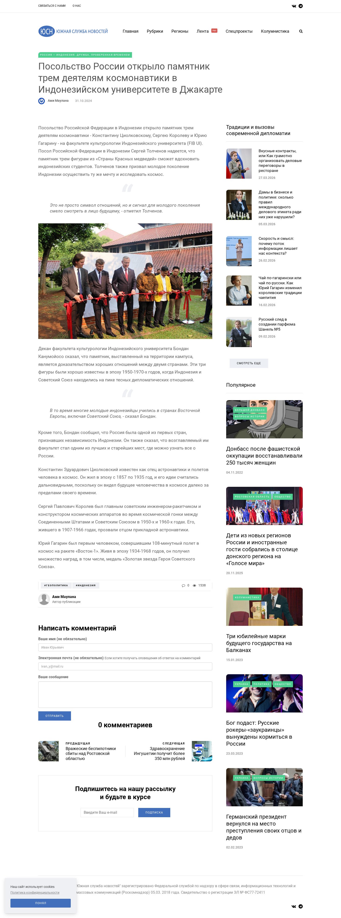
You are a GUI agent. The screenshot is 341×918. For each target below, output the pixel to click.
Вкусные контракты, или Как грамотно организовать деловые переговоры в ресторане (280, 161)
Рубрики (155, 31)
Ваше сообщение (53, 677)
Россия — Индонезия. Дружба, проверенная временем (85, 55)
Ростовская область (252, 496)
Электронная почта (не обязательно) (71, 658)
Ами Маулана (58, 100)
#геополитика (56, 585)
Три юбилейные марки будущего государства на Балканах (259, 643)
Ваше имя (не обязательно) (62, 639)
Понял (40, 903)
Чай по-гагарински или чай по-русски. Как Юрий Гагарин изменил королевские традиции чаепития (280, 287)
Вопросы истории (250, 416)
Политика (262, 684)
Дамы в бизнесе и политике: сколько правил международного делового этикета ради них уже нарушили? (280, 204)
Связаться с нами (52, 5)
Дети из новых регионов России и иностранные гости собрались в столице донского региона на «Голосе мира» (262, 549)
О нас (77, 5)
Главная (130, 31)
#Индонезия (86, 585)
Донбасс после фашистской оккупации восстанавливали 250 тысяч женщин (264, 456)
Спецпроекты (239, 31)
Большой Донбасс (250, 410)
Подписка (154, 812)
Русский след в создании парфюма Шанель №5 (277, 324)
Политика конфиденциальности (34, 892)
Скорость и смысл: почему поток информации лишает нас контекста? (278, 246)
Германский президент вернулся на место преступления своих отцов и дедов (264, 827)
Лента (206, 31)
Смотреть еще (249, 363)
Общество (282, 496)
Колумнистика (275, 31)
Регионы (179, 31)
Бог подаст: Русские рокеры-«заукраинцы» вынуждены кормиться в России (259, 733)
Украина (242, 684)
